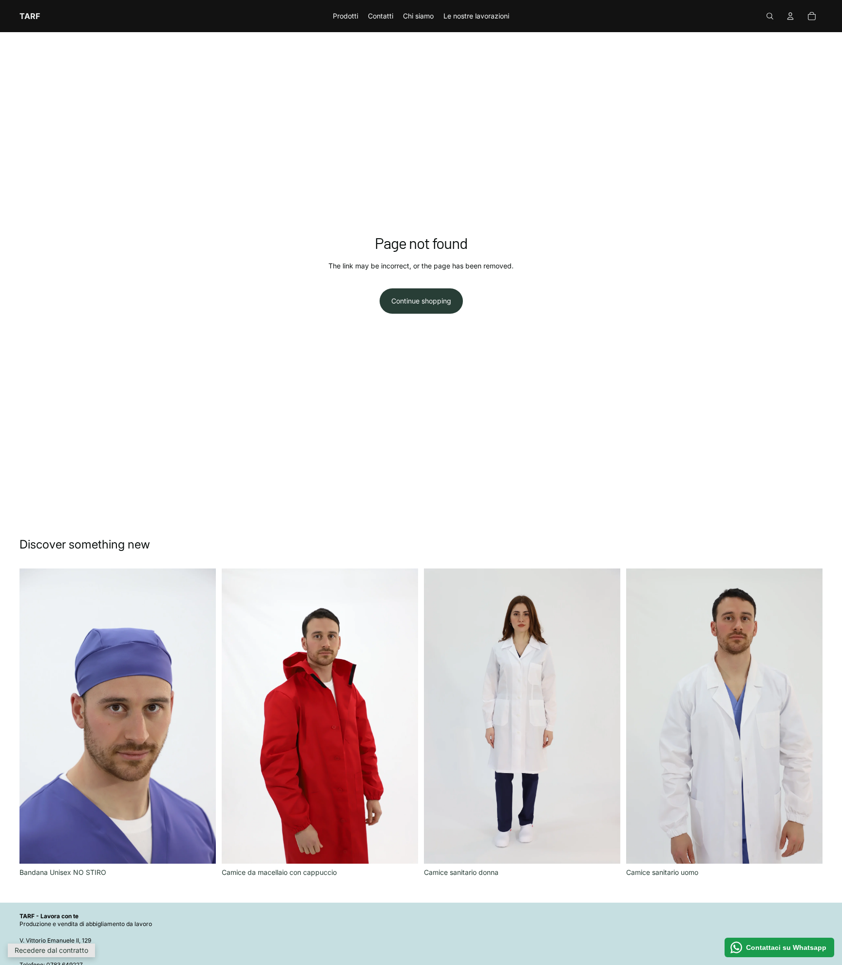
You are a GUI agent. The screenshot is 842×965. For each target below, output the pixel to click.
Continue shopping (421, 301)
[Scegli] (201, 848)
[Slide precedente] (236, 716)
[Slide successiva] (403, 716)
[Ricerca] (770, 16)
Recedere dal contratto (51, 950)
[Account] (790, 16)
